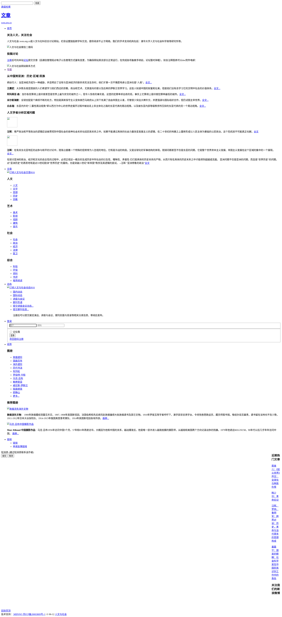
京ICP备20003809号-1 (34, 614)
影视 (15, 216)
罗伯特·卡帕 (19, 375)
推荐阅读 (17, 280)
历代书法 (17, 368)
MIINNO (18, 614)
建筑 (15, 223)
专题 (9, 69)
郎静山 (16, 392)
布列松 (16, 371)
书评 (15, 277)
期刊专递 (17, 302)
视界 (9, 344)
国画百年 (17, 361)
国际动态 (17, 295)
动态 (9, 284)
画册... (106, 418)
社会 (15, 239)
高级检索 (6, 7)
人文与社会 (61, 614)
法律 (15, 250)
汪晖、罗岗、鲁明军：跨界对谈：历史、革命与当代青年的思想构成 (275, 523)
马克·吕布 (18, 378)
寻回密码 (14, 339)
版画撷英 (17, 389)
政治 (15, 243)
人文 (15, 185)
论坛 (26, 60)
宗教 (15, 199)
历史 (15, 196)
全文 (256, 131)
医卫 (15, 253)
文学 (15, 189)
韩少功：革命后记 (275, 496)
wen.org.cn (6, 22)
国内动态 (17, 292)
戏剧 (15, 219)
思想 (15, 192)
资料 (15, 273)
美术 (15, 212)
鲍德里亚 (17, 382)
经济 (15, 246)
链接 (9, 439)
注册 (9, 60)
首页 (9, 28)
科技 (15, 266)
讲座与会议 (19, 299)
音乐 (15, 226)
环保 (15, 270)
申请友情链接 (20, 446)
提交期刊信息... (21, 309)
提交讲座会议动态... (23, 306)
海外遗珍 (17, 364)
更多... (16, 396)
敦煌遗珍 (17, 357)
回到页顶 (6, 611)
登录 (9, 321)
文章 (9, 169)
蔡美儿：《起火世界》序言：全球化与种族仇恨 (276, 476)
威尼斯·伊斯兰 (20, 385)
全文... (148, 82)
